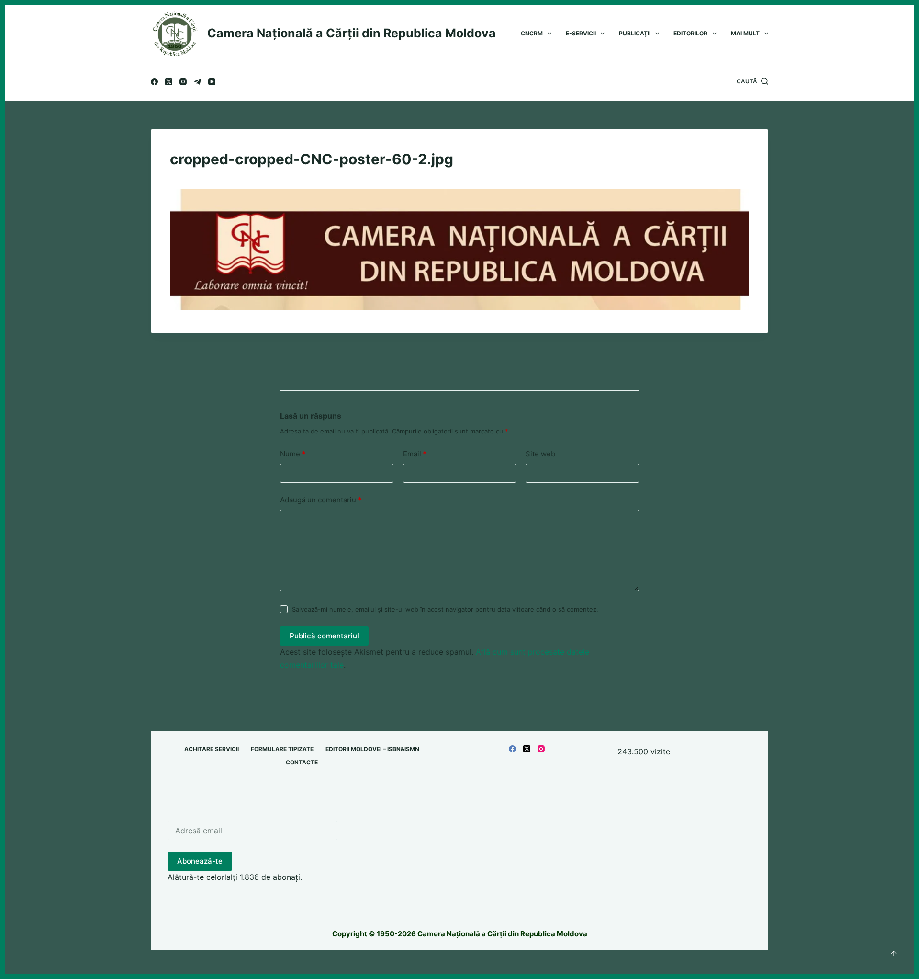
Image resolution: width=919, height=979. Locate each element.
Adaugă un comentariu (320, 499)
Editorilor (690, 33)
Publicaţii (634, 33)
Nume (292, 453)
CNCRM (532, 33)
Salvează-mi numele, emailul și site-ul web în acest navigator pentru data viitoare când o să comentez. (445, 609)
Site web (540, 453)
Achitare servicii (211, 748)
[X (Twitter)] (168, 81)
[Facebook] (154, 81)
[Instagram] (183, 81)
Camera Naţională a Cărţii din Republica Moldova (351, 33)
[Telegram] (197, 81)
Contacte (302, 762)
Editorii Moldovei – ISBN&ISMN (372, 748)
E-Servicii (581, 33)
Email (414, 453)
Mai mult (745, 33)
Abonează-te (200, 860)
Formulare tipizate (282, 748)
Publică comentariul (324, 635)
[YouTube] (211, 81)
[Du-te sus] (893, 953)
